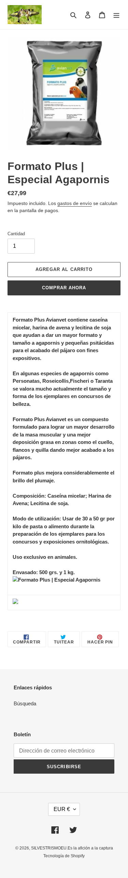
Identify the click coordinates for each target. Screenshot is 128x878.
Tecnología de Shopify (64, 856)
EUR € (62, 809)
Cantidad (16, 233)
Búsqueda (25, 703)
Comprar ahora (64, 287)
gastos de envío (74, 203)
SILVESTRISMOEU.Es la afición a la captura (72, 848)
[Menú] (116, 14)
